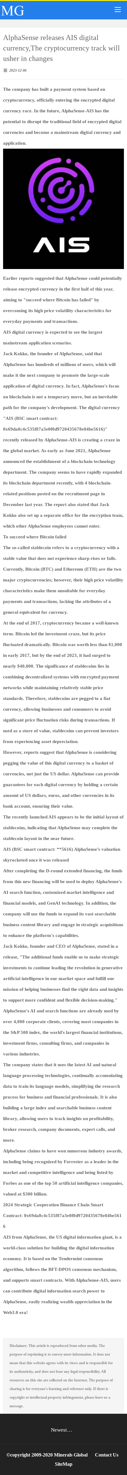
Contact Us (106, 1454)
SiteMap (63, 1464)
